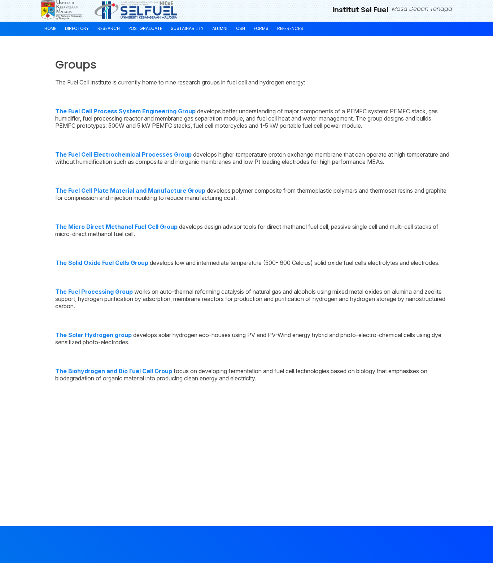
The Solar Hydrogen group (93, 335)
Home (50, 28)
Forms (261, 28)
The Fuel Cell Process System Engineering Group (125, 111)
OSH (240, 28)
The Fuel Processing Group (94, 291)
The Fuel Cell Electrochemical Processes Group (123, 154)
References (290, 28)
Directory (77, 28)
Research (108, 28)
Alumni (219, 28)
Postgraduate (145, 28)
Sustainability (187, 28)
